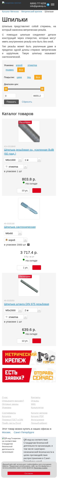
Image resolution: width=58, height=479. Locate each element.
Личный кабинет (39, 423)
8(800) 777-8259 (38, 3)
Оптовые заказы (10, 404)
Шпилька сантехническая (20, 226)
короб (19, 65)
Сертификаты (9, 413)
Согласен (29, 473)
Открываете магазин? (13, 401)
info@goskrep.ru (38, 6)
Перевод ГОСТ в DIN (12, 420)
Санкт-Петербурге (24, 432)
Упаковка (6, 407)
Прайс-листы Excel (11, 423)
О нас (5, 397)
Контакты (35, 397)
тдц (29, 77)
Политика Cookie (40, 468)
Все (21, 70)
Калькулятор (37, 407)
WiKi (33, 404)
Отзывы (35, 401)
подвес (10, 70)
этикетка (32, 65)
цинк (19, 77)
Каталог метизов (39, 413)
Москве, (6, 432)
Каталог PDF (37, 416)
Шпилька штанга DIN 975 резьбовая (26, 304)
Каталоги (6, 416)
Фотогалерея (37, 420)
